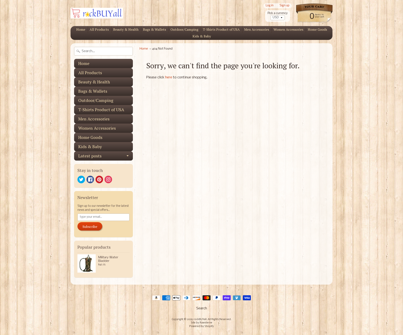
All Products (99, 29)
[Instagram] (108, 179)
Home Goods (317, 29)
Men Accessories (256, 29)
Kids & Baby (201, 36)
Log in (269, 5)
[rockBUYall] (97, 13)
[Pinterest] (99, 179)
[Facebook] (90, 179)
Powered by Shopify (201, 326)
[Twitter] (81, 179)
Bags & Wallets (154, 29)
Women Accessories (288, 29)
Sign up (284, 5)
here (168, 77)
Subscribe (89, 226)
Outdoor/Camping (184, 29)
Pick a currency (278, 13)
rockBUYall (200, 319)
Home (80, 29)
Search (201, 308)
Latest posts (90, 156)
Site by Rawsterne (201, 323)
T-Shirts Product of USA (221, 29)
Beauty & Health (126, 29)
